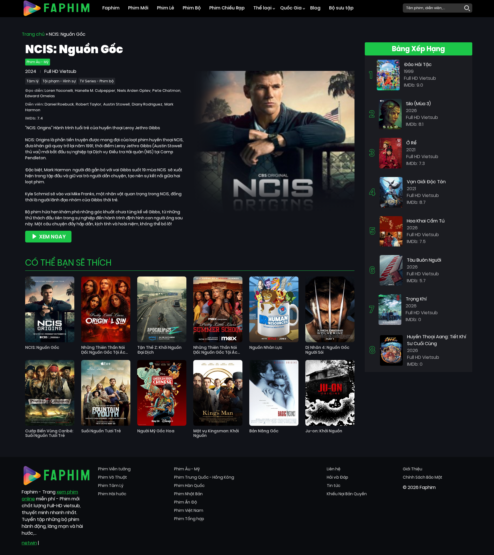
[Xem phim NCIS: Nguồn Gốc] (49, 309)
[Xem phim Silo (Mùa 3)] (390, 113)
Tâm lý (33, 81)
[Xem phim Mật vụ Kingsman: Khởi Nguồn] (217, 393)
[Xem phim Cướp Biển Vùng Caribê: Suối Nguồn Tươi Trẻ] (49, 393)
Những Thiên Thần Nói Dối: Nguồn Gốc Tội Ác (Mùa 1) (215, 350)
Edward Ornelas (40, 96)
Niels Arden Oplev (133, 90)
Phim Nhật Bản (188, 494)
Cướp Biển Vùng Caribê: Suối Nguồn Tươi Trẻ (49, 433)
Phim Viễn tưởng (114, 469)
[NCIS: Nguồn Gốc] (273, 142)
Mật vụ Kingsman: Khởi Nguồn (216, 433)
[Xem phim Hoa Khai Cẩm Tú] (391, 231)
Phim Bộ (192, 8)
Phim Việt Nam (188, 510)
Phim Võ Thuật (112, 477)
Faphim (110, 8)
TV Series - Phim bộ (97, 81)
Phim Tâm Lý (111, 485)
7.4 (40, 118)
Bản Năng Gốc (263, 431)
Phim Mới (138, 8)
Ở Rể (411, 143)
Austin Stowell (116, 104)
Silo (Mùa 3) (418, 103)
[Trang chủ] (56, 7)
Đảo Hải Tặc (418, 64)
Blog (315, 8)
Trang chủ (33, 34)
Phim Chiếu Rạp (227, 8)
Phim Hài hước (112, 494)
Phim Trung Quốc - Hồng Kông (204, 477)
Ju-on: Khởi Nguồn (323, 431)
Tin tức (333, 485)
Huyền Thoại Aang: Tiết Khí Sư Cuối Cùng (436, 340)
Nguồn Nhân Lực (265, 347)
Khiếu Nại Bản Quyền (347, 494)
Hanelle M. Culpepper (95, 90)
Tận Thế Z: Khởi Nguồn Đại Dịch (159, 350)
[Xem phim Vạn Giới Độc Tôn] (391, 192)
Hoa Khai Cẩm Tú (426, 221)
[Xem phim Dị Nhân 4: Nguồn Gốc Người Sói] (329, 309)
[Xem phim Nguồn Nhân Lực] (273, 309)
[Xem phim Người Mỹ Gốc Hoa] (161, 393)
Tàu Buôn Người (424, 260)
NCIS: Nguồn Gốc (42, 347)
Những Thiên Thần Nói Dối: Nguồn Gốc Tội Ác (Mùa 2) (103, 350)
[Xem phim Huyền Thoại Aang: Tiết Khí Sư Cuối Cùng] (391, 350)
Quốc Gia (291, 8)
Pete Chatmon (166, 90)
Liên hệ (333, 469)
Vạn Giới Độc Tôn (426, 181)
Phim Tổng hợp (189, 519)
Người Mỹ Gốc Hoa (155, 431)
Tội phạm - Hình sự (59, 81)
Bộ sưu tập (341, 8)
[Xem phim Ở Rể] (390, 153)
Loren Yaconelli (59, 90)
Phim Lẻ (165, 8)
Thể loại (262, 8)
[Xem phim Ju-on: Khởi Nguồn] (329, 393)
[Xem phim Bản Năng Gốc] (273, 393)
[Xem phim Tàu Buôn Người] (391, 270)
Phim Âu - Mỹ (38, 61)
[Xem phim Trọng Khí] (390, 309)
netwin (29, 543)
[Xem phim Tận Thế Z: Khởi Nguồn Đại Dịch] (161, 309)
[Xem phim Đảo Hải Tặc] (388, 74)
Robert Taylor (88, 104)
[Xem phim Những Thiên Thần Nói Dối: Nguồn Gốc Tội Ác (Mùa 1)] (217, 309)
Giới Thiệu (412, 469)
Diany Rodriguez (147, 104)
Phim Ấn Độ (185, 502)
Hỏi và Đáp (337, 477)
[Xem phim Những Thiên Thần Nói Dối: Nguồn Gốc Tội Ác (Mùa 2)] (105, 309)
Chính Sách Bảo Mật (422, 477)
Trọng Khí (416, 299)
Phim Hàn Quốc (189, 485)
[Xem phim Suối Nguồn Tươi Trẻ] (105, 393)
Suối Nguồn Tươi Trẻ (101, 431)
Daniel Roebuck (59, 104)
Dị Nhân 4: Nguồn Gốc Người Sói (327, 350)
